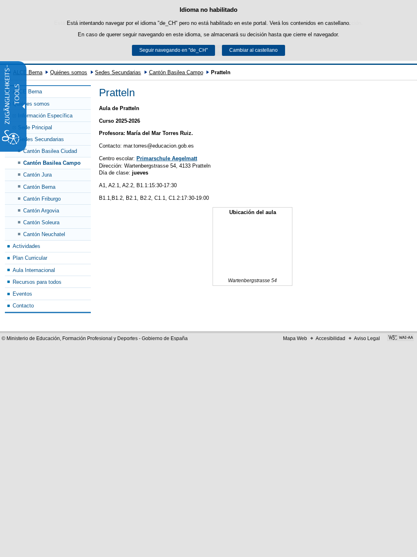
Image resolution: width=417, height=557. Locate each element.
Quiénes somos (68, 72)
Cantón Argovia (41, 211)
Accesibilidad (330, 338)
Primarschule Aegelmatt (166, 158)
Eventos (22, 294)
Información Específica (45, 116)
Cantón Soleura (41, 222)
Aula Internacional (34, 270)
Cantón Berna (39, 187)
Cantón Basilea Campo (176, 72)
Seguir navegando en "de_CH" (173, 50)
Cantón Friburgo (42, 199)
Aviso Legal (367, 338)
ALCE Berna (27, 72)
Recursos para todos (37, 282)
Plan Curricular (30, 258)
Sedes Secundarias (118, 72)
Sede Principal (35, 127)
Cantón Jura (37, 175)
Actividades (26, 246)
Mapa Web (295, 338)
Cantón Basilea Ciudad (50, 151)
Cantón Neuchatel (44, 234)
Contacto (23, 306)
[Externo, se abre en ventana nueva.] (400, 338)
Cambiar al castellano (253, 50)
